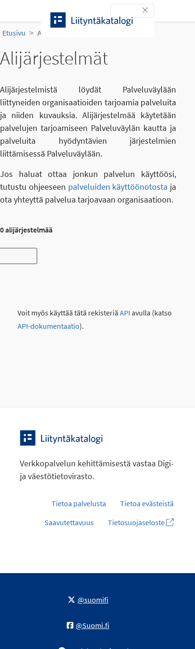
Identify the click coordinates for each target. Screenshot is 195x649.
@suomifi (93, 599)
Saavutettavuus (69, 522)
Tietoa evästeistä (147, 503)
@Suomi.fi (92, 625)
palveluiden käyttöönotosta (118, 186)
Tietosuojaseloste (137, 522)
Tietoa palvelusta (79, 503)
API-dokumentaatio (49, 326)
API (125, 312)
